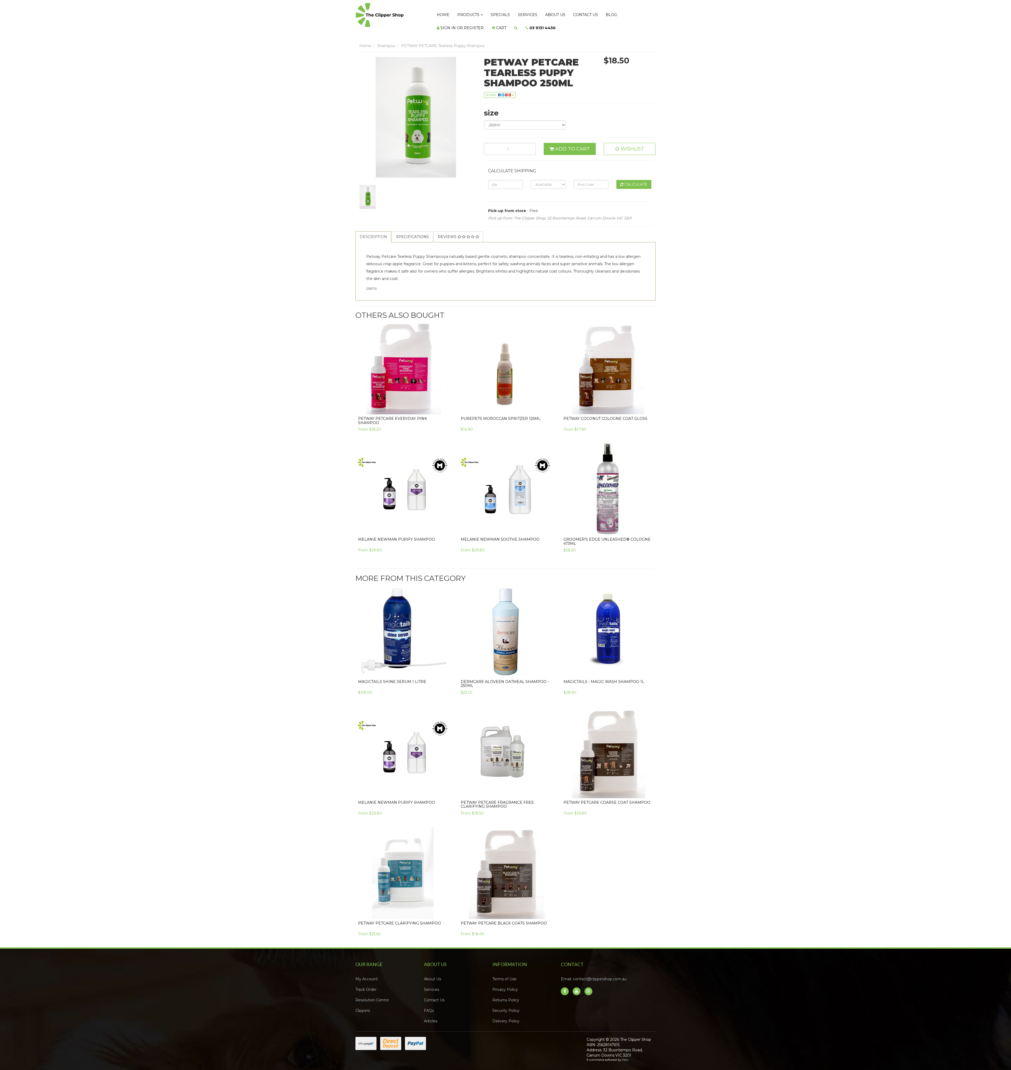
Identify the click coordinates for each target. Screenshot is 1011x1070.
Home (441, 13)
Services (513, 13)
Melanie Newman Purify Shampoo (396, 534)
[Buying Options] (443, 401)
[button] (630, 144)
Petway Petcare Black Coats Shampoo (504, 918)
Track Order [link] (365, 984)
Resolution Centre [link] (372, 994)
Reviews (448, 231)
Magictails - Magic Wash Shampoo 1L (603, 676)
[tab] (373, 231)
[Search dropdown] (454, 24)
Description (373, 231)
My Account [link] (366, 973)
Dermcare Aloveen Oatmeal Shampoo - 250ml (505, 678)
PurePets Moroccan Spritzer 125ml (501, 413)
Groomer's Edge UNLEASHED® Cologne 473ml (607, 536)
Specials (489, 13)
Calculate (635, 179)
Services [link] (431, 984)
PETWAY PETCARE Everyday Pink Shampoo (392, 415)
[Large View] (367, 192)
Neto (625, 1054)
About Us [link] (432, 973)
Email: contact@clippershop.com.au (594, 973)
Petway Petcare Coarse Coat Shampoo (606, 797)
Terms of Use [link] (504, 973)
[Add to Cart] (546, 401)
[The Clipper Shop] (390, 13)
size (491, 107)
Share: (491, 90)
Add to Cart (572, 144)
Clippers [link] (362, 1005)
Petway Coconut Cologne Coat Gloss (605, 413)
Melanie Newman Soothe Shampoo (500, 534)
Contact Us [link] (434, 994)
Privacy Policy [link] (505, 984)
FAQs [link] (429, 1005)
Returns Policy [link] (505, 994)
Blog (584, 13)
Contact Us (562, 13)
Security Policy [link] (505, 1005)
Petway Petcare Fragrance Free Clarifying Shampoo (497, 799)
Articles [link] (430, 1015)
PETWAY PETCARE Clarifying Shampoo (399, 918)
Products (462, 13)
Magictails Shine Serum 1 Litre (392, 676)
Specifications (412, 231)
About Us (536, 13)
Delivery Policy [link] (505, 1015)
